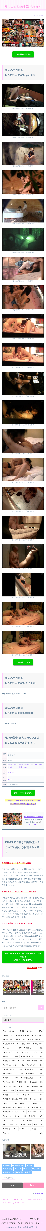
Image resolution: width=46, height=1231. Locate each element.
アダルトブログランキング (12, 1223)
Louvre (10, 779)
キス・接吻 (33, 764)
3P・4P (26, 764)
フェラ (10, 767)
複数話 (21, 764)
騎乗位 (41, 764)
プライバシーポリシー (34, 1223)
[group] (16, 987)
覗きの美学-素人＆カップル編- (33, 817)
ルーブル (11, 772)
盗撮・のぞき (23, 767)
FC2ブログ (34, 1219)
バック (16, 767)
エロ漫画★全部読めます (12, 1219)
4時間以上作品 (12, 764)
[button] (39, 987)
